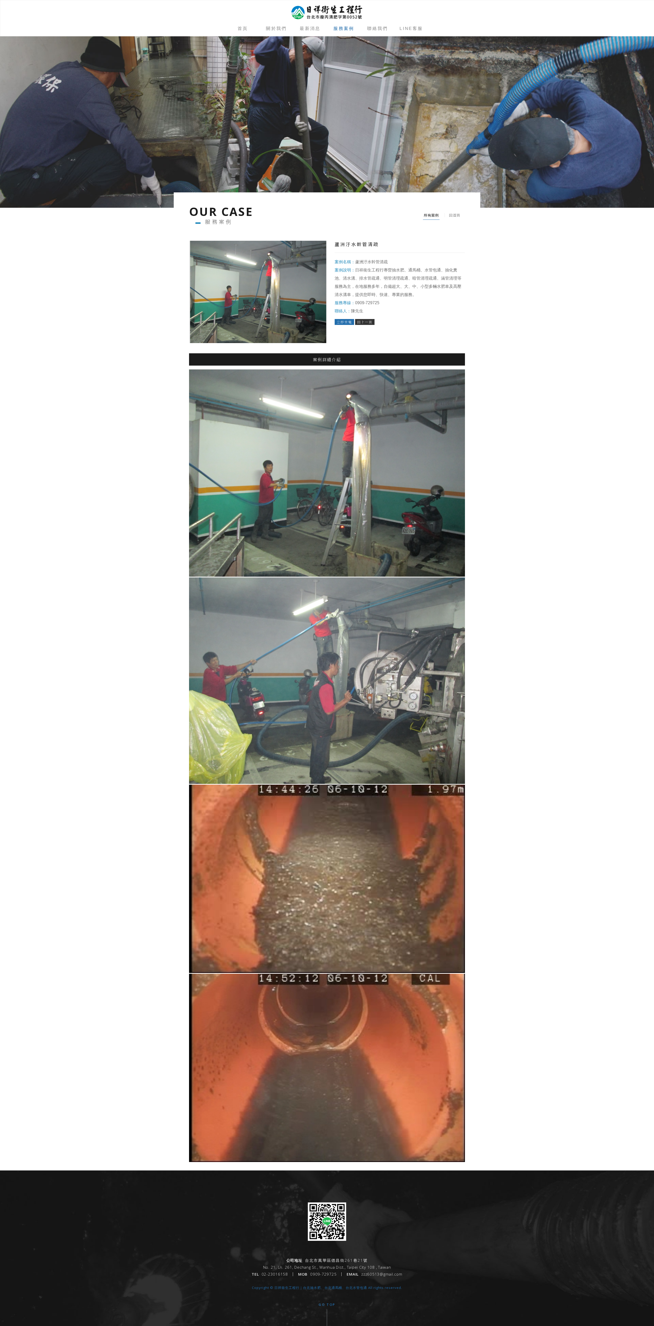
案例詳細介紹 (327, 359)
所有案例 (431, 215)
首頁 (243, 28)
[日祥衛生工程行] (327, 1240)
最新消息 (310, 28)
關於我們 (276, 28)
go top (327, 1304)
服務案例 (343, 28)
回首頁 (454, 215)
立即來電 (344, 322)
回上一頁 (364, 322)
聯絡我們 (377, 28)
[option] (327, 122)
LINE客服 (411, 28)
